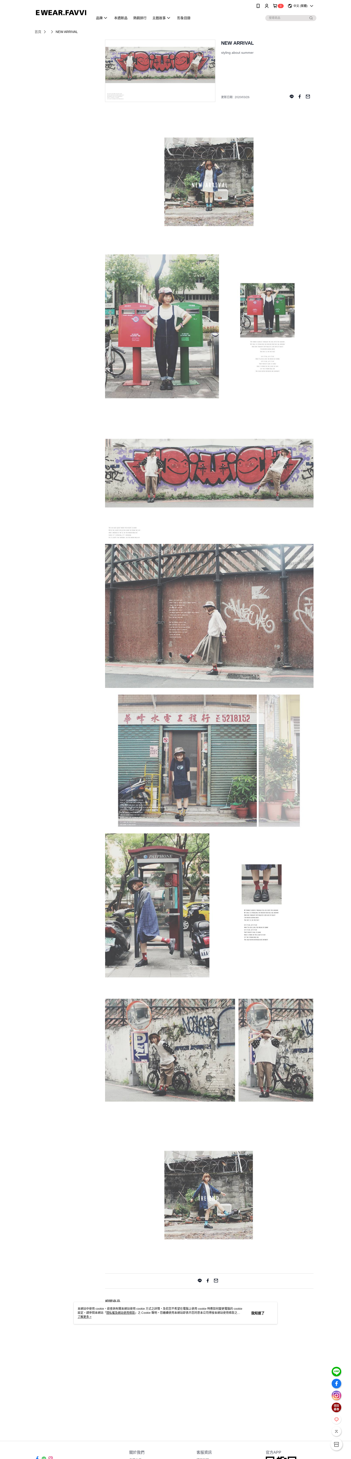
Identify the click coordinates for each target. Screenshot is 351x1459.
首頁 (38, 32)
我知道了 (258, 1313)
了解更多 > (84, 1317)
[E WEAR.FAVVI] (61, 12)
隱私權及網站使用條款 (120, 1312)
